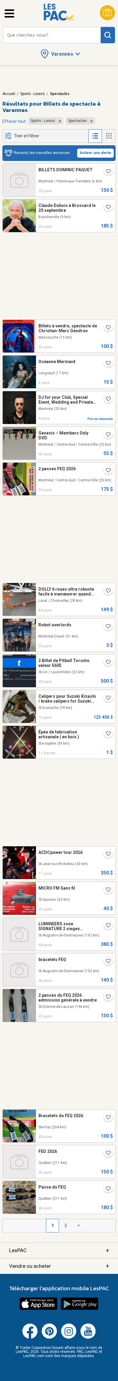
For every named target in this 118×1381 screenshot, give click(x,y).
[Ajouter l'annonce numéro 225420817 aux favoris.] (106, 854)
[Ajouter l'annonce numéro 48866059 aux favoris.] (106, 435)
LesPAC (59, 1250)
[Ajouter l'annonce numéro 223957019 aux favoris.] (106, 1189)
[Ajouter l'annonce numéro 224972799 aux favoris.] (106, 172)
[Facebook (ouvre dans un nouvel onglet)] (30, 1337)
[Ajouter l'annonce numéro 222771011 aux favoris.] (106, 591)
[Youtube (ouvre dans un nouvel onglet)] (88, 1337)
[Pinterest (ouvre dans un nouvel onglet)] (49, 1337)
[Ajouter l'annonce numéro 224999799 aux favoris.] (106, 890)
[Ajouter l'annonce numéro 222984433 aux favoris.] (106, 698)
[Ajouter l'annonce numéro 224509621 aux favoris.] (106, 207)
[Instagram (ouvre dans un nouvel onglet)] (68, 1337)
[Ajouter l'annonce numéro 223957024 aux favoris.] (106, 961)
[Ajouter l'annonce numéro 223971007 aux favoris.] (106, 1117)
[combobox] (52, 35)
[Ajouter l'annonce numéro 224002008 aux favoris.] (106, 926)
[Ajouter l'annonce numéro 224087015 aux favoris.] (106, 328)
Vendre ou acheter (59, 1266)
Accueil (8, 94)
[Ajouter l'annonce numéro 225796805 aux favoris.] (106, 734)
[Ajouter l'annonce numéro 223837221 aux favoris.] (106, 471)
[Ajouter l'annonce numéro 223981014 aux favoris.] (106, 1153)
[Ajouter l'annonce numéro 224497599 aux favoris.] (106, 627)
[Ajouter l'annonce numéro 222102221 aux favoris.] (106, 399)
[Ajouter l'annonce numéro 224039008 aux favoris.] (106, 662)
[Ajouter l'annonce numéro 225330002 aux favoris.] (106, 363)
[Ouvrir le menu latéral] (9, 13)
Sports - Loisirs (32, 94)
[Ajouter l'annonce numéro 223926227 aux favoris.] (106, 997)
